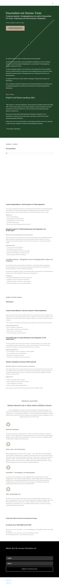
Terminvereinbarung (15, 28)
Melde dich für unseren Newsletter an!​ (21, 548)
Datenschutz (9, 580)
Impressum (8, 582)
